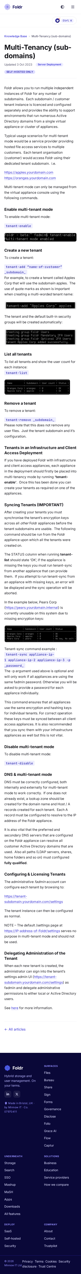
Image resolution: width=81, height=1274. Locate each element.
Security (10, 1246)
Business (50, 1163)
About (48, 1231)
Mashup (10, 1184)
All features (12, 1214)
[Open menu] (73, 7)
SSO (7, 1177)
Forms (48, 1102)
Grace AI (50, 1131)
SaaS (8, 1231)
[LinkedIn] (7, 1094)
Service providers (56, 1177)
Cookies (51, 1261)
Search (9, 1170)
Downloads (12, 1206)
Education (51, 1170)
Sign (47, 1094)
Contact (49, 1238)
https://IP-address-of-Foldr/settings (32, 931)
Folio (47, 1123)
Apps (8, 1199)
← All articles (14, 1029)
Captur (49, 1145)
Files (47, 1072)
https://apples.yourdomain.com (28, 172)
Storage (10, 1163)
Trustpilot (50, 1246)
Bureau (49, 1080)
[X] (16, 1094)
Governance (52, 1109)
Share (48, 1087)
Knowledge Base (15, 36)
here (14, 1008)
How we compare (56, 1184)
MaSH (8, 1192)
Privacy (27, 1261)
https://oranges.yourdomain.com (30, 178)
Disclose (50, 1116)
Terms (39, 1261)
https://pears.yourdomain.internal (32, 608)
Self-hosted (12, 1238)
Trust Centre (47, 1266)
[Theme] (62, 7)
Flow (47, 1138)
